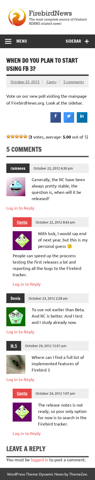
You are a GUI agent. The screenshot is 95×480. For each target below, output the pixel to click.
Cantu (51, 81)
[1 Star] (8, 136)
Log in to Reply (20, 207)
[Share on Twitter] (69, 121)
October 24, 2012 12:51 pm (45, 345)
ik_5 (14, 346)
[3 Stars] (17, 136)
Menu (21, 41)
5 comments (73, 81)
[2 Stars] (13, 136)
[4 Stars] (21, 136)
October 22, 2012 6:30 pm (53, 168)
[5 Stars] (25, 136)
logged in (39, 459)
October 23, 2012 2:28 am (48, 298)
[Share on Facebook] (55, 121)
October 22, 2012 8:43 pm (55, 222)
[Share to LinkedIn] (82, 121)
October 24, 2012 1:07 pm (55, 393)
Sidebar (73, 41)
